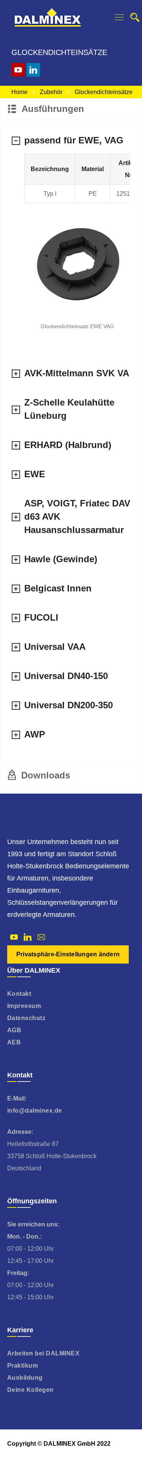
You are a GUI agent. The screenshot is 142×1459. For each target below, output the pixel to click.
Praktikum (22, 1365)
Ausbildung (25, 1377)
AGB (14, 1030)
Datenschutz (26, 1018)
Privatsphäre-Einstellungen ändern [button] (68, 954)
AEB (14, 1042)
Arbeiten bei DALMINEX (43, 1353)
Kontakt (19, 993)
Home (19, 92)
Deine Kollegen (30, 1390)
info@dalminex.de (34, 1110)
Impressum (24, 1006)
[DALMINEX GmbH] (48, 17)
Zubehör (51, 92)
